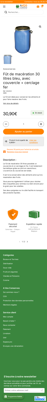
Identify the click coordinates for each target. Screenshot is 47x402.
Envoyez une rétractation (13, 346)
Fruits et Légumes (10, 272)
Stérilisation (8, 264)
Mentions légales (10, 305)
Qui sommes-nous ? (11, 292)
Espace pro (7, 342)
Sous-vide (7, 268)
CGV (5, 296)
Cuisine (6, 280)
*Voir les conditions (33, 141)
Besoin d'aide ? (9, 321)
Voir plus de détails (10, 103)
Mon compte (8, 317)
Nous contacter (9, 325)
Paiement (7, 329)
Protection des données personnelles (18, 301)
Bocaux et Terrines (10, 259)
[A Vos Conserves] (21, 6)
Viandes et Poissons (11, 276)
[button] (41, 6)
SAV (4, 338)
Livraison (6, 333)
